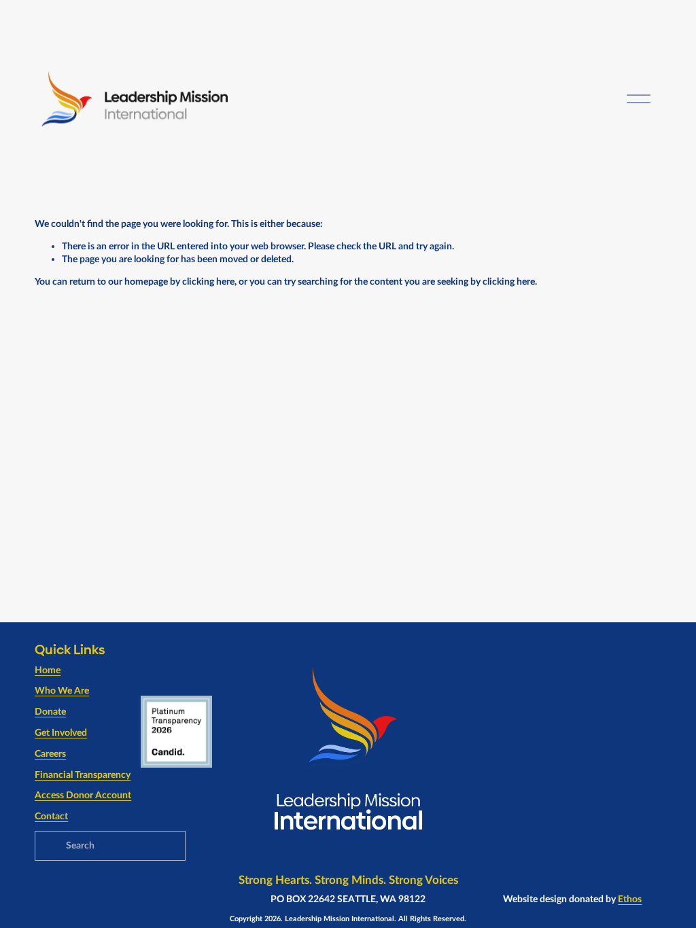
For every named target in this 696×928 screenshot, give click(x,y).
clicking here (208, 281)
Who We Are (62, 690)
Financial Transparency (82, 775)
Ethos (630, 899)
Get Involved (61, 733)
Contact (51, 816)
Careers (50, 754)
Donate (50, 712)
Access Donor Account (83, 795)
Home (47, 670)
